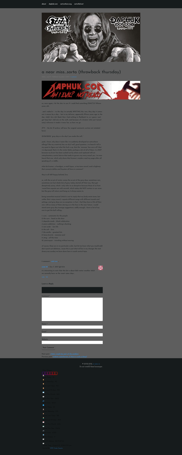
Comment (46, 296)
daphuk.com (53, 4)
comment (73, 77)
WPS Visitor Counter (56, 448)
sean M (45, 267)
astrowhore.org (66, 4)
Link (47, 277)
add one (54, 261)
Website (45, 339)
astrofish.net (79, 4)
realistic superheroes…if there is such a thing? (70, 357)
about (44, 4)
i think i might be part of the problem (64, 354)
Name (44, 324)
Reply (43, 277)
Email (44, 332)
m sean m (96, 364)
